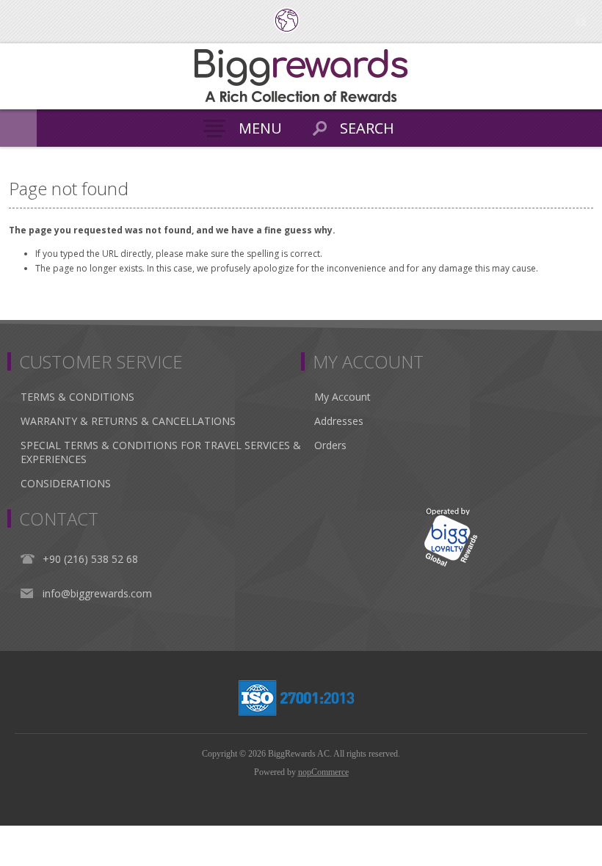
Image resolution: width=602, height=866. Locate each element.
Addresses (338, 421)
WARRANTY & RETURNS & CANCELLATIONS (128, 421)
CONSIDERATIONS (66, 483)
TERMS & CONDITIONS (77, 397)
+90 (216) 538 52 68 (90, 559)
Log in (580, 20)
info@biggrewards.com (97, 593)
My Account (342, 397)
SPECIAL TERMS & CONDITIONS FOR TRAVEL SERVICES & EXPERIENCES (161, 452)
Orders (330, 445)
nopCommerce (323, 772)
